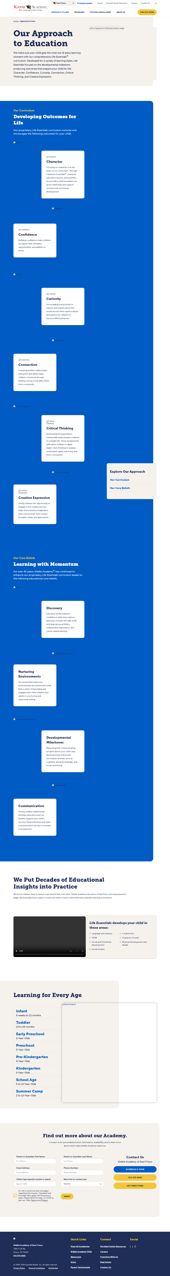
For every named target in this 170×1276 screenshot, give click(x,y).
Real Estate (105, 1262)
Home (100, 3)
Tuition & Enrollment (100, 12)
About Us (121, 12)
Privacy (44, 1200)
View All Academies (80, 1246)
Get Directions (135, 1186)
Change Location (85, 3)
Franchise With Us (109, 1257)
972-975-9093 (135, 1177)
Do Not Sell (53, 1268)
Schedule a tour (135, 1169)
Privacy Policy (19, 1268)
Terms (34, 1200)
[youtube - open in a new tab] (130, 1246)
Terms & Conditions (37, 1268)
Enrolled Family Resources (116, 3)
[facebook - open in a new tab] (132, 1246)
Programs (79, 12)
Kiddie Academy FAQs (81, 1251)
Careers (134, 3)
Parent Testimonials (80, 1267)
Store (73, 1262)
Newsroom (76, 1257)
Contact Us (145, 3)
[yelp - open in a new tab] (135, 1246)
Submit (67, 1196)
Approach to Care (60, 12)
